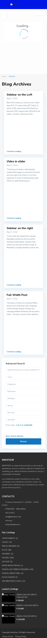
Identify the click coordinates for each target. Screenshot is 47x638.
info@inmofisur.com (13, 517)
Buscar (23, 441)
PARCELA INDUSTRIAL (11, 573)
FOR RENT (6, 554)
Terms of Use (7, 636)
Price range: (10, 425)
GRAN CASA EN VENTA (27, 616)
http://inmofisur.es (12, 524)
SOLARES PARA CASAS (11, 581)
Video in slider (16, 161)
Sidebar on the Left (19, 94)
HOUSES (5, 558)
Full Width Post (17, 295)
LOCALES (6, 561)
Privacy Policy (20, 636)
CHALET (5, 542)
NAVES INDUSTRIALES (11, 565)
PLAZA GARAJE (8, 577)
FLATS (4, 550)
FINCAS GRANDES (9, 546)
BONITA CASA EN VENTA (27, 605)
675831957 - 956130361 (15, 509)
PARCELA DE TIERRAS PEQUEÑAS (16, 569)
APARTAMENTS (8, 538)
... (33, 114)
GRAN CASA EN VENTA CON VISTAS (27, 595)
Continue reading (14, 151)
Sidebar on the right (20, 228)
